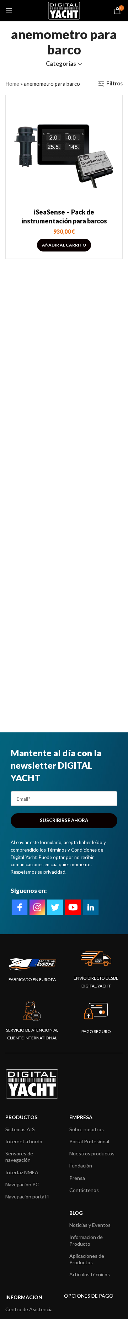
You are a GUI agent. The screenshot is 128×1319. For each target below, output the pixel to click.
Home (12, 83)
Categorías (61, 64)
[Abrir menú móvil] (9, 11)
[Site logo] (64, 10)
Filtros (114, 83)
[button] (64, 245)
